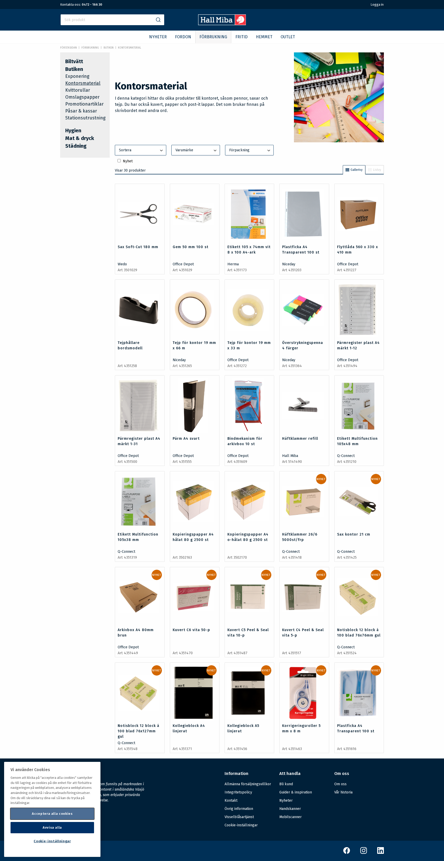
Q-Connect (346, 456)
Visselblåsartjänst (239, 817)
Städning (76, 146)
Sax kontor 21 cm (353, 534)
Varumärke (184, 150)
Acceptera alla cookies (52, 814)
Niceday (288, 264)
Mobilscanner (290, 817)
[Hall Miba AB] (222, 23)
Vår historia (343, 792)
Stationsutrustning (85, 118)
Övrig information (239, 809)
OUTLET (288, 36)
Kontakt (231, 800)
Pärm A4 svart (186, 438)
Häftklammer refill (300, 438)
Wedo (122, 264)
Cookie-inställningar (241, 825)
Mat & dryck (79, 138)
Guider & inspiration (295, 792)
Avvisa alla (52, 827)
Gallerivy (356, 170)
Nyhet (128, 161)
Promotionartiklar (84, 104)
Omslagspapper (82, 97)
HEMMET (264, 36)
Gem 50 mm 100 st (190, 247)
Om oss (340, 784)
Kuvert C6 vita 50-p (191, 630)
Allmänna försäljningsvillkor (248, 784)
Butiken (109, 47)
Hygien (73, 130)
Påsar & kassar (81, 111)
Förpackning (239, 150)
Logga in (377, 4)
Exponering (77, 76)
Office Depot (183, 264)
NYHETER (158, 36)
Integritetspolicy (238, 792)
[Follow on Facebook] (346, 852)
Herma (233, 264)
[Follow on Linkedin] (380, 852)
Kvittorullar (77, 90)
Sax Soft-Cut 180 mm (138, 247)
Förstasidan (68, 47)
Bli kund (286, 784)
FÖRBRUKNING (213, 36)
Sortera (125, 150)
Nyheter (286, 800)
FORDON (183, 36)
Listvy (377, 170)
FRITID (241, 36)
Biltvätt (74, 61)
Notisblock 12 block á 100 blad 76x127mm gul (138, 731)
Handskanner (290, 809)
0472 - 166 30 (92, 4)
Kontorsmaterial (129, 47)
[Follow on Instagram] (363, 852)
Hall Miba (290, 456)
